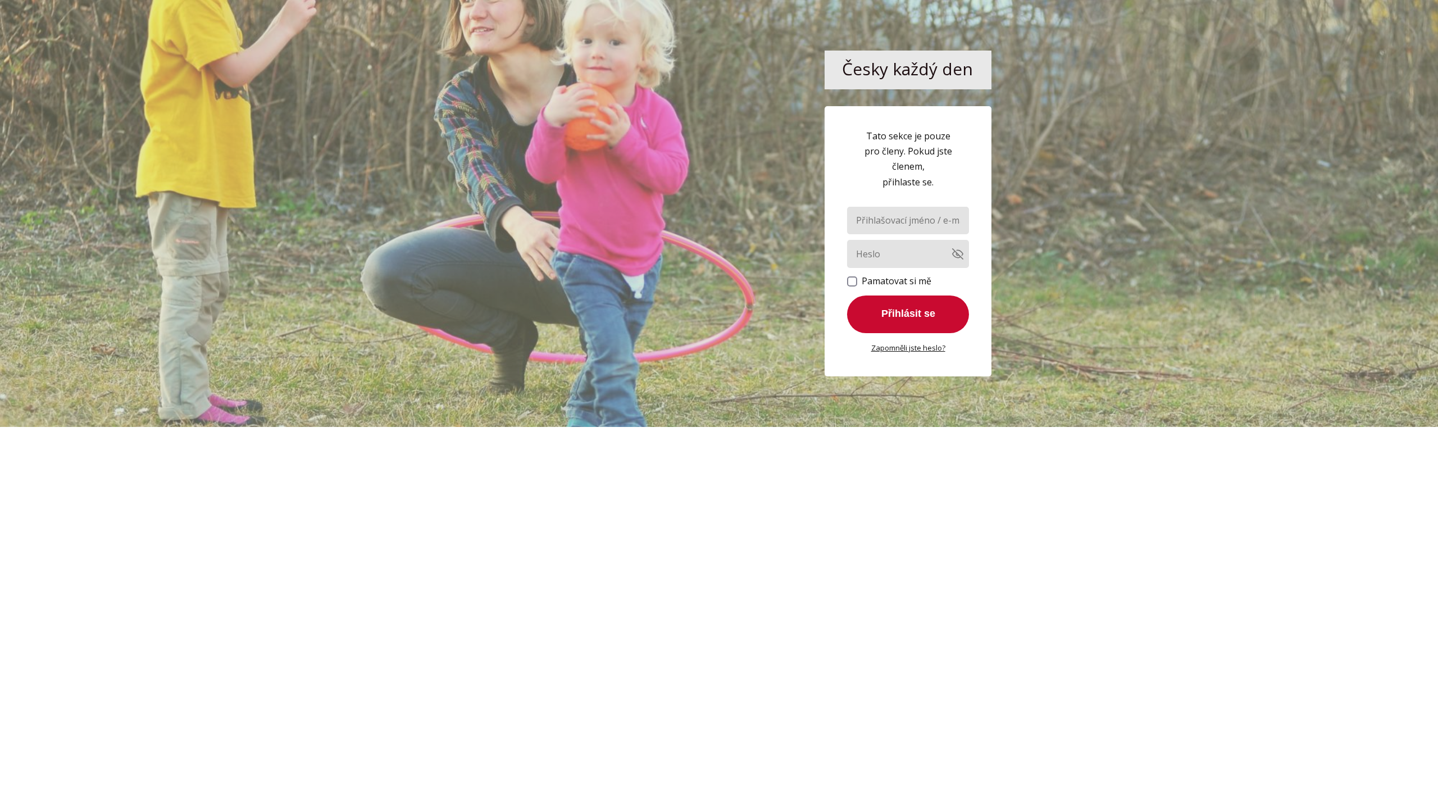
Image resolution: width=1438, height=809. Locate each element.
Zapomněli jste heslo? (908, 348)
